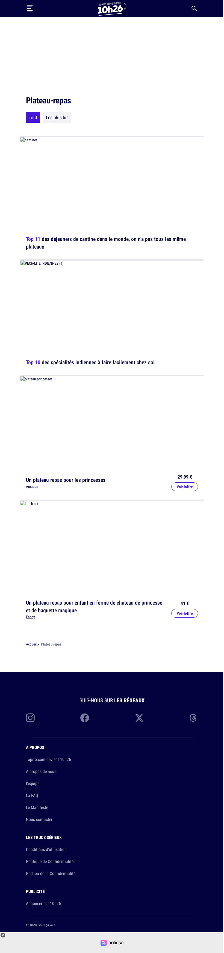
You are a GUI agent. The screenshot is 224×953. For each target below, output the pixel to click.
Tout (33, 117)
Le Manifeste (37, 807)
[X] (139, 717)
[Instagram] (30, 717)
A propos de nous (41, 771)
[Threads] (193, 717)
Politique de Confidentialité (49, 861)
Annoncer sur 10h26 (43, 903)
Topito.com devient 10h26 (48, 759)
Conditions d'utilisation (46, 849)
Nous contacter (39, 819)
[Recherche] (194, 8)
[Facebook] (84, 717)
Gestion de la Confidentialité (50, 873)
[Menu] (30, 8)
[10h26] (112, 8)
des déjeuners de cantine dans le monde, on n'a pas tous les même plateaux (106, 242)
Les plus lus (57, 117)
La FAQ (32, 795)
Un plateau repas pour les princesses (65, 479)
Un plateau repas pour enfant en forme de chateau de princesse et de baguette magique (94, 606)
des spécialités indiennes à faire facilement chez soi (90, 362)
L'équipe (32, 783)
